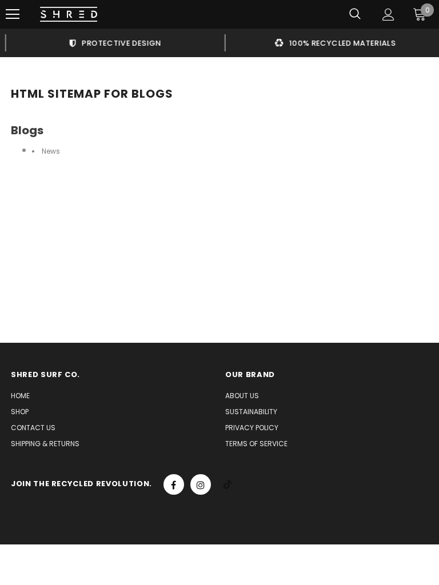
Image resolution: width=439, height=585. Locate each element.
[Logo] (68, 14)
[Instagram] (200, 484)
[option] (111, 43)
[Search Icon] (355, 14)
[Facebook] (173, 484)
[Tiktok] (227, 484)
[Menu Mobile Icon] (12, 14)
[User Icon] (388, 15)
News (51, 151)
